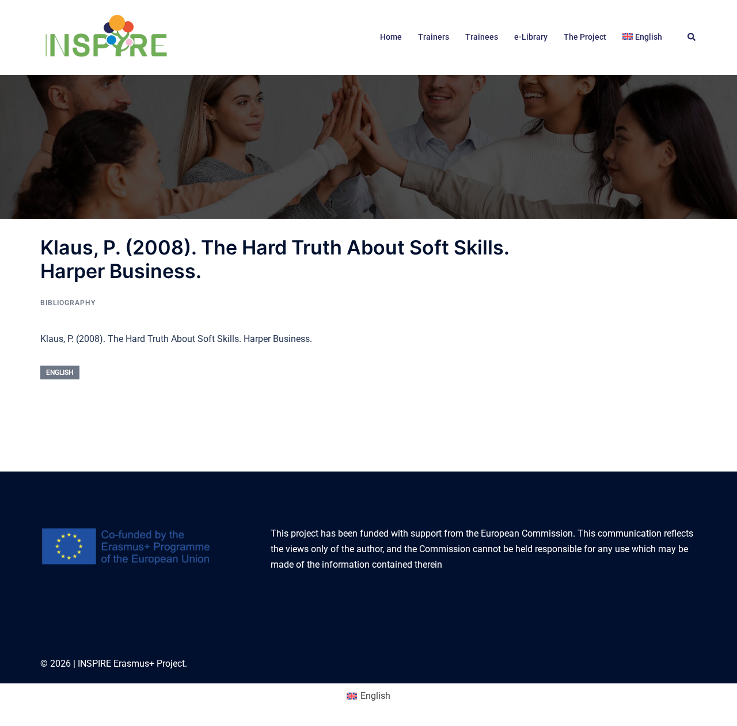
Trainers (433, 36)
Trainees (481, 36)
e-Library (531, 36)
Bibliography (68, 303)
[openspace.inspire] (105, 36)
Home (391, 36)
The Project (585, 36)
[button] (692, 37)
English (60, 372)
